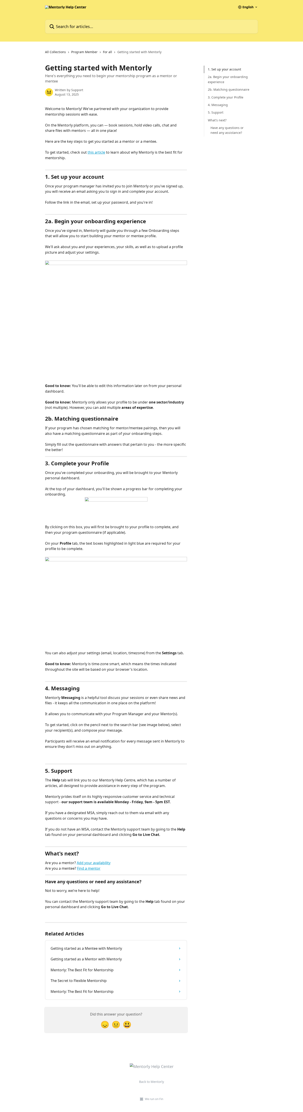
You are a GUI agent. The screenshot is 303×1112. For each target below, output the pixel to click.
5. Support (215, 112)
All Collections (55, 52)
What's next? (217, 120)
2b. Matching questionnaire (228, 89)
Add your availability (93, 862)
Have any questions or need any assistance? (227, 130)
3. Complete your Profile (225, 97)
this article (96, 152)
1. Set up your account (224, 69)
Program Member (84, 52)
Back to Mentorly (151, 1082)
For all (107, 52)
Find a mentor (88, 868)
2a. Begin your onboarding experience (228, 79)
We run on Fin (154, 1099)
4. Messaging (218, 105)
